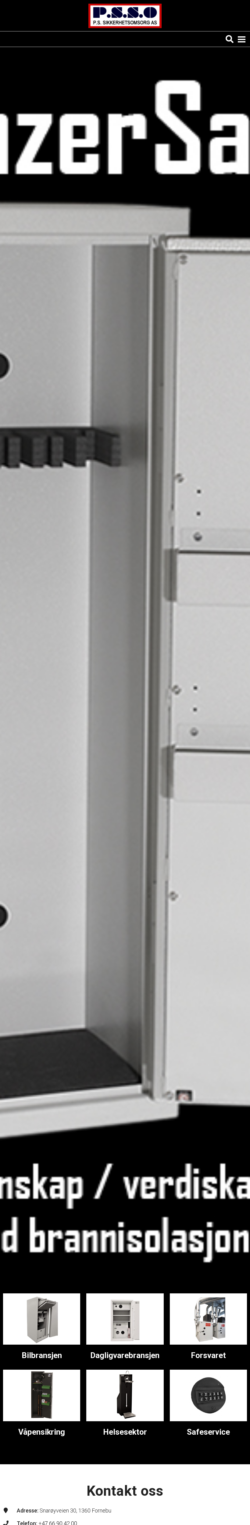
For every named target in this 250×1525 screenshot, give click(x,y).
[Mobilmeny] (241, 39)
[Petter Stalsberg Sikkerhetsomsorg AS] (125, 16)
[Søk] (229, 39)
